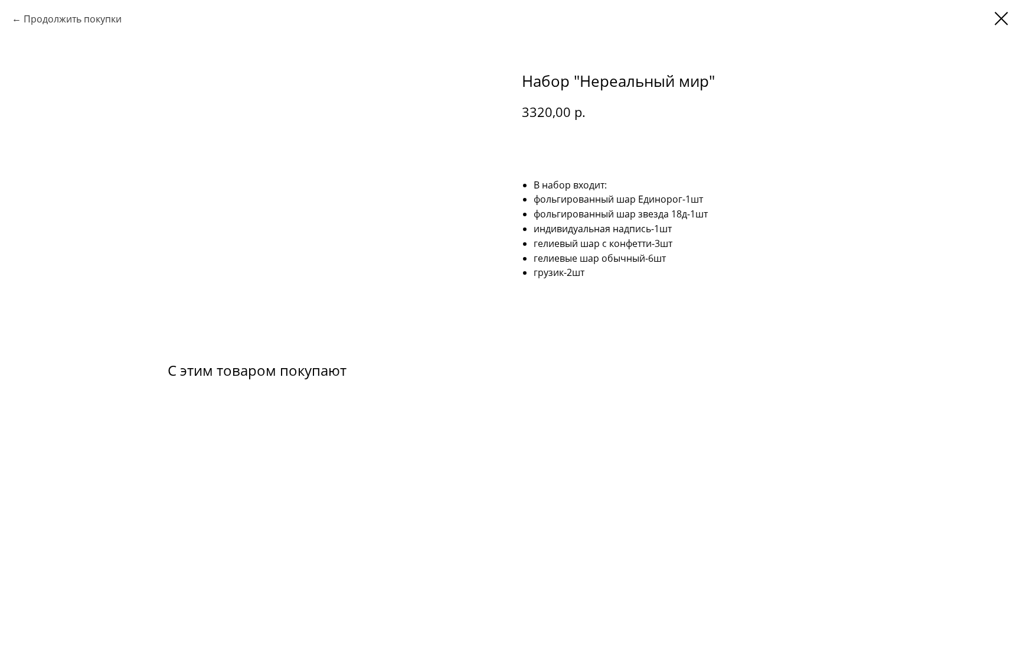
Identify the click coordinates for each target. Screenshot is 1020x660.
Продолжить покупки (73, 18)
